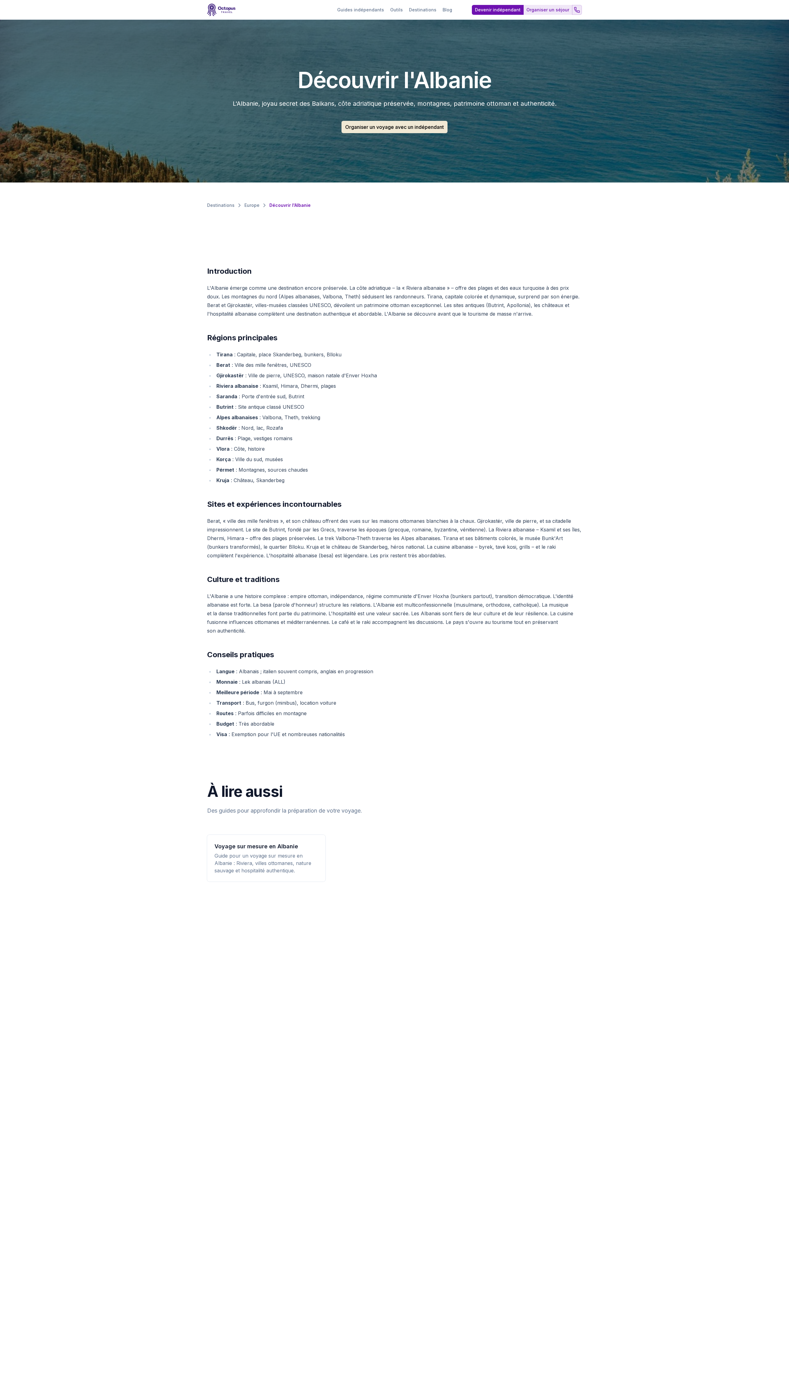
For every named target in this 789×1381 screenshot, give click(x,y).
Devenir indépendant (498, 9)
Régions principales (242, 337)
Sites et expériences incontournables (274, 504)
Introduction (229, 271)
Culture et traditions (243, 579)
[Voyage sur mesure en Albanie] (266, 858)
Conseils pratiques (240, 654)
